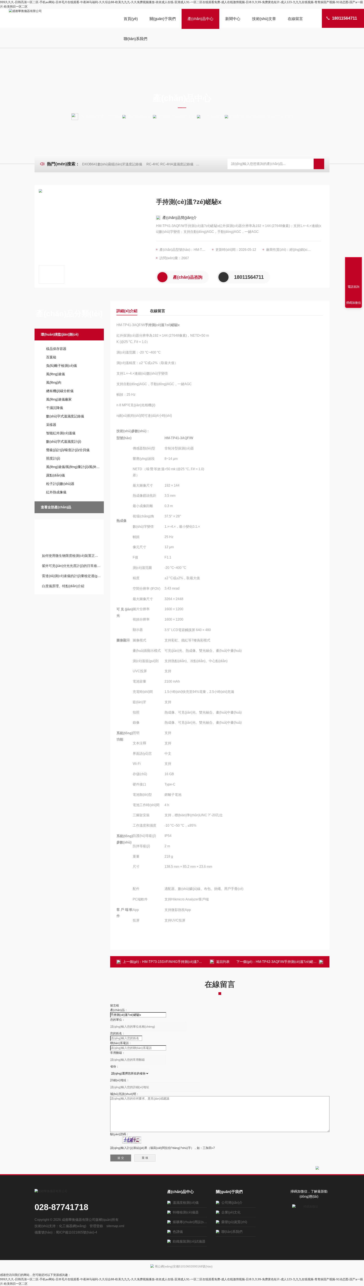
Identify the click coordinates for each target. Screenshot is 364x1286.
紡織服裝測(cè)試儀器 (189, 1241)
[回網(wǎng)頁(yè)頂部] (353, 271)
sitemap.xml (115, 1226)
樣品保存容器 (56, 349)
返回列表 (223, 961)
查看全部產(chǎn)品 (56, 507)
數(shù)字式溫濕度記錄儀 (65, 416)
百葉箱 (51, 357)
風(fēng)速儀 (55, 374)
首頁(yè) (131, 19)
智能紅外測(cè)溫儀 (60, 433)
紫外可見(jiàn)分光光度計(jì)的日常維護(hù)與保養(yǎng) (71, 566)
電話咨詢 (353, 286)
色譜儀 (178, 1231)
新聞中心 (232, 19)
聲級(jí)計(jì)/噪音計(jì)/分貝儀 (68, 450)
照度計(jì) (53, 458)
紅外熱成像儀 (212, 116)
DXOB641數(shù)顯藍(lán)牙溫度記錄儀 (112, 164)
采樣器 (51, 424)
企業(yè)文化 (231, 1212)
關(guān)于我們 (163, 19)
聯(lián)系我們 (135, 39)
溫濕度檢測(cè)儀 (186, 1202)
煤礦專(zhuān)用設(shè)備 (190, 1222)
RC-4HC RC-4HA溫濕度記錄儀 (169, 164)
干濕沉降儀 (54, 408)
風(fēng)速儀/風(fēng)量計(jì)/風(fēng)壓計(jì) (73, 467)
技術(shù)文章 (264, 19)
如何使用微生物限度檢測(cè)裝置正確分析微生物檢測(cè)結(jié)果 (71, 555)
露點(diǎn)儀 (55, 475)
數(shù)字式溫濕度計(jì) (63, 441)
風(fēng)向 (54, 382)
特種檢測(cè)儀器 (186, 1212)
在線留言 (295, 19)
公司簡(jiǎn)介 (231, 1202)
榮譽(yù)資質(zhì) (234, 1222)
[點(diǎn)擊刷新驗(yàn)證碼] (131, 1140)
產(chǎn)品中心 (200, 19)
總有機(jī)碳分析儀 (60, 391)
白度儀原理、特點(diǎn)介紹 (63, 586)
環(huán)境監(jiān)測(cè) (176, 116)
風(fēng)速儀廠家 (59, 399)
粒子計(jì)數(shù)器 (60, 484)
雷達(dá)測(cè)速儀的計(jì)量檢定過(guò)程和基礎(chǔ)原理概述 (71, 576)
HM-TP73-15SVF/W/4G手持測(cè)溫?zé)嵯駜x (177, 961)
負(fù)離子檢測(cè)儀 (61, 365)
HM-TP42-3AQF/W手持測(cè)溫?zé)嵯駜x (287, 961)
